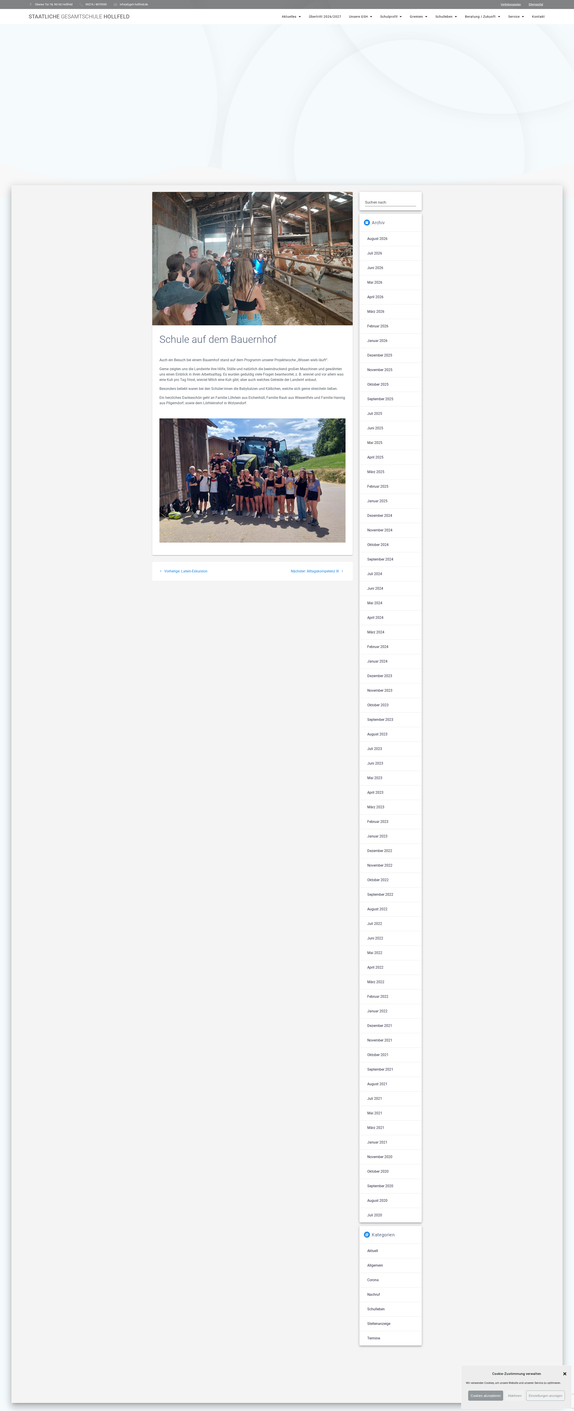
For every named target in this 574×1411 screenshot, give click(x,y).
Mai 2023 (374, 778)
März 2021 (375, 1128)
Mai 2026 (374, 282)
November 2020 (379, 1157)
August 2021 (377, 1084)
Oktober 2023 (378, 705)
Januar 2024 (377, 661)
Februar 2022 (377, 996)
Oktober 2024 (378, 545)
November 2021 (379, 1040)
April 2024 (375, 617)
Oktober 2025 (378, 384)
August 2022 (377, 909)
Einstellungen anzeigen (545, 1396)
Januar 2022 (377, 1011)
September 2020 (380, 1186)
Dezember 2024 (379, 515)
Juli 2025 (374, 413)
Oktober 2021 (378, 1055)
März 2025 (375, 472)
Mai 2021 (374, 1113)
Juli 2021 (374, 1098)
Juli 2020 (374, 1215)
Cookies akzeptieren (486, 1396)
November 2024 (379, 530)
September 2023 (380, 719)
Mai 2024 (374, 603)
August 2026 (377, 239)
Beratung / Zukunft (480, 16)
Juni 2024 (375, 588)
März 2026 (375, 311)
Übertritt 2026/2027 (325, 16)
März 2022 (375, 982)
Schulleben (444, 16)
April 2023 (375, 792)
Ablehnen (515, 1396)
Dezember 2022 (379, 851)
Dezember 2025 (379, 355)
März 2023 (375, 807)
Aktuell (372, 1251)
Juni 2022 (375, 938)
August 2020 (377, 1200)
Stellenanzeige (378, 1324)
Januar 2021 (377, 1142)
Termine (373, 1338)
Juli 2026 (374, 253)
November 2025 (379, 370)
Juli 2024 (374, 574)
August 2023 (377, 734)
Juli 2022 (374, 924)
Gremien (416, 16)
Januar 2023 (377, 836)
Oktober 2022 (378, 880)
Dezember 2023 (379, 676)
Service (514, 16)
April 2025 (375, 457)
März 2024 (375, 632)
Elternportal (536, 4)
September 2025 (380, 399)
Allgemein (375, 1265)
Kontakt (538, 16)
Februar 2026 (377, 326)
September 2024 (380, 559)
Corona (373, 1280)
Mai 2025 (374, 443)
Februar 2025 (377, 486)
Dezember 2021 (379, 1026)
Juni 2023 (375, 763)
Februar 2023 (377, 822)
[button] (565, 1374)
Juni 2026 (375, 268)
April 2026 (375, 297)
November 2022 (379, 865)
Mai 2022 (374, 953)
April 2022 (375, 967)
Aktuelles (289, 16)
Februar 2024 (377, 647)
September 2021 (380, 1069)
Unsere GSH (358, 16)
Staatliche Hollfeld (79, 16)
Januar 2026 (377, 341)
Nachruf (373, 1294)
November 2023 (379, 690)
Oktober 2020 (378, 1171)
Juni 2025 (375, 428)
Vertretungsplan (511, 4)
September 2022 (380, 894)
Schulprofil (388, 16)
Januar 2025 (377, 501)
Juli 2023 (374, 749)
